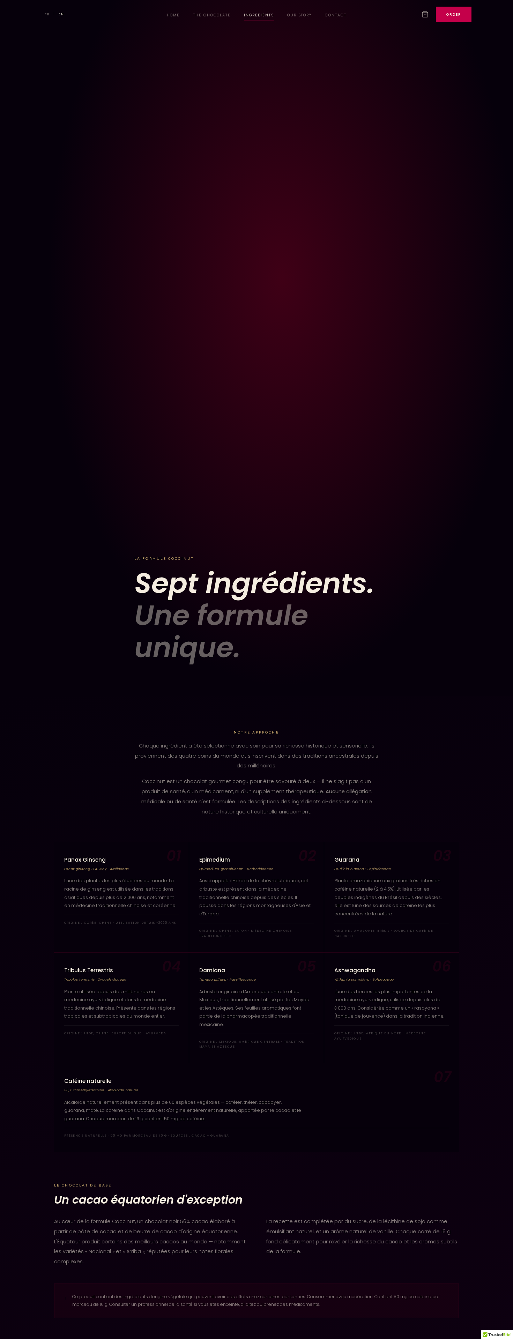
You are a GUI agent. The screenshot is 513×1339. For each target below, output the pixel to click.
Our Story (299, 15)
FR (47, 14)
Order (453, 14)
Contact (335, 15)
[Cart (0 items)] (425, 14)
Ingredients (259, 15)
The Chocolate (211, 15)
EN (61, 14)
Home (173, 15)
